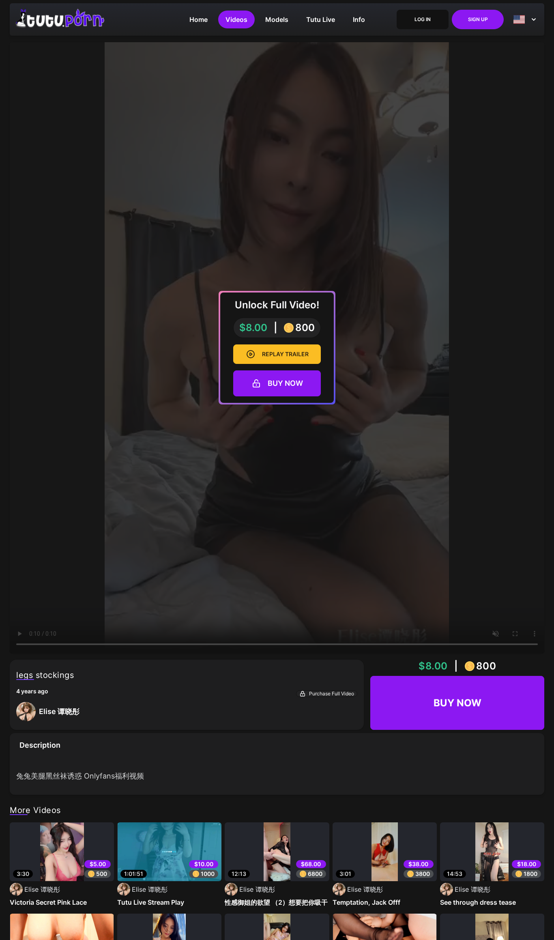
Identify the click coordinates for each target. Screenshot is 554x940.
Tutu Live (320, 19)
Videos (236, 19)
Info (359, 19)
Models (276, 19)
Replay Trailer (285, 354)
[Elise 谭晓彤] (47, 719)
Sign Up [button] (478, 19)
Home (198, 19)
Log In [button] (422, 19)
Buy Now (285, 383)
